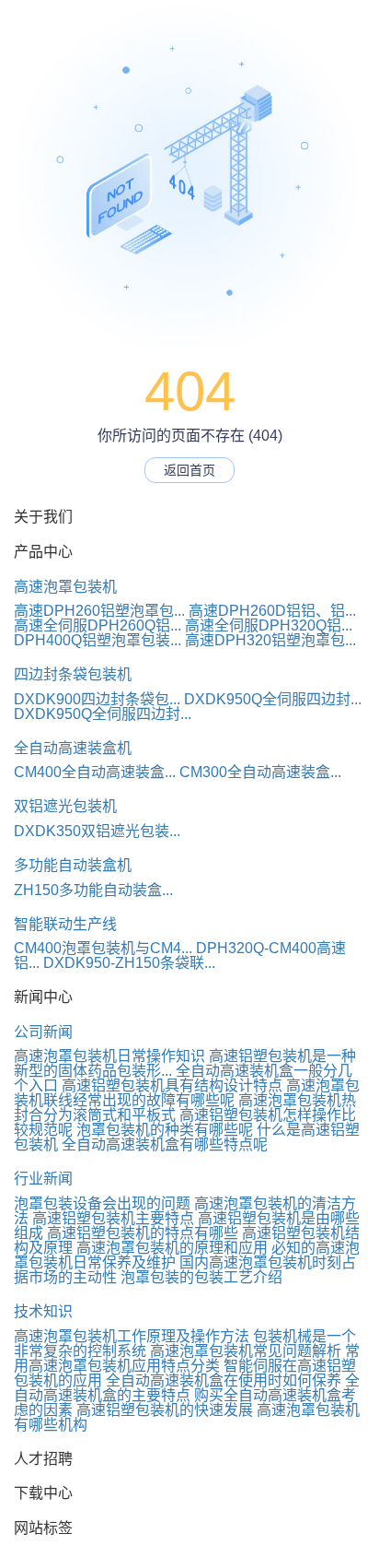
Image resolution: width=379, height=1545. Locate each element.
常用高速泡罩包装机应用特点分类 (187, 1358)
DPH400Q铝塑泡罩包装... (97, 640)
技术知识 (43, 1311)
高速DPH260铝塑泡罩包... (99, 611)
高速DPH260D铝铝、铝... (272, 611)
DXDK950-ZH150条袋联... (129, 963)
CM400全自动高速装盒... (95, 772)
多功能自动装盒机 (73, 865)
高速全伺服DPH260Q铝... (97, 625)
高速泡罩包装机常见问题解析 (245, 1351)
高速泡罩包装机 (65, 587)
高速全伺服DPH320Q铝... (268, 625)
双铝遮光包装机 (65, 806)
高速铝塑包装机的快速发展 (164, 1410)
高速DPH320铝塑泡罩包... (270, 640)
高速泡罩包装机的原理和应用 (172, 1248)
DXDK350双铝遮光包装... (97, 831)
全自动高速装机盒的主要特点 (187, 1388)
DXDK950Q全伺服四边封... (273, 699)
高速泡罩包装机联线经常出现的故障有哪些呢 (187, 1093)
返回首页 (189, 470)
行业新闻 (43, 1178)
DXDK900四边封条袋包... (97, 699)
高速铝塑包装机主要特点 (113, 1218)
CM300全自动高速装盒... (260, 772)
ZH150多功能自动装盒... (93, 890)
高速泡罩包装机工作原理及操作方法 (131, 1336)
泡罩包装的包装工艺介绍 (201, 1277)
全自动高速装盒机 (73, 748)
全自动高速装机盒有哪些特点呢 (165, 1144)
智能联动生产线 (65, 924)
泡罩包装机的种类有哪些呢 (164, 1130)
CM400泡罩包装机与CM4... (103, 948)
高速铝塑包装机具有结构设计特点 (172, 1085)
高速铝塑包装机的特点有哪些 (142, 1233)
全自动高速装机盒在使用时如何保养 (223, 1380)
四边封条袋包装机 (73, 674)
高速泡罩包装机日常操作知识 (109, 1056)
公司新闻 (43, 1032)
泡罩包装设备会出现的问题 (102, 1203)
